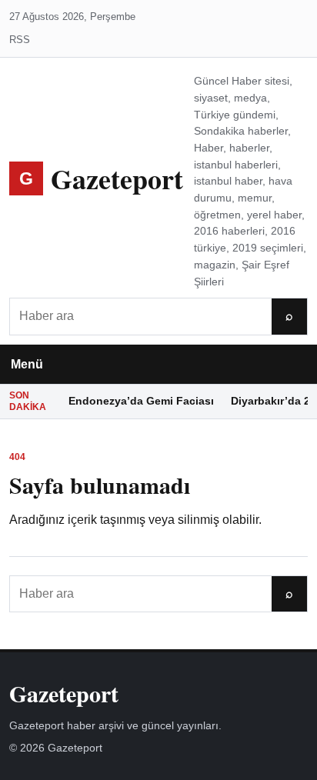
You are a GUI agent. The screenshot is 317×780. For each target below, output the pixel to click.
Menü (27, 364)
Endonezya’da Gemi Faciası (141, 401)
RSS (19, 39)
